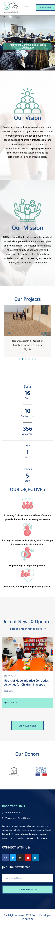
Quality (29, 918)
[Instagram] (20, 857)
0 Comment (12, 703)
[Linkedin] (35, 857)
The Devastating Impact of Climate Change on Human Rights (26, 345)
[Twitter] (13, 857)
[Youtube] (28, 857)
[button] (19, 359)
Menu (26, 7)
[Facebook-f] (5, 857)
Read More (8, 691)
